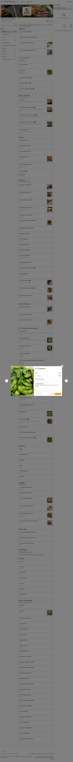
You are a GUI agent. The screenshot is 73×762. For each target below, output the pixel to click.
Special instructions (39, 383)
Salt (37, 373)
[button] (6, 382)
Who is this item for (39, 379)
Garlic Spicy (39, 375)
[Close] (62, 366)
